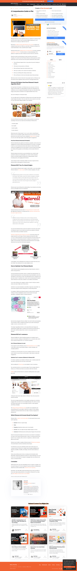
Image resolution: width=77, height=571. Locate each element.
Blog (28, 4)
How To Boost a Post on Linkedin (19, 547)
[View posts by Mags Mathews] (13, 530)
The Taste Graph (21, 169)
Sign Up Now (61, 54)
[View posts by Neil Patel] (50, 530)
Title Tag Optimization (51, 77)
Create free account (49, 19)
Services (38, 4)
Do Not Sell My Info (14, 566)
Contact (57, 4)
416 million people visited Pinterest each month (24, 44)
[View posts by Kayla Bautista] (32, 530)
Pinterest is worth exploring (30, 467)
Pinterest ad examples (36, 442)
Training (45, 4)
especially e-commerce (15, 52)
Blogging (49, 63)
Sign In (64, 4)
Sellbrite (12, 371)
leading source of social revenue (26, 50)
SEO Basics (49, 73)
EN (20, 4)
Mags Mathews (18, 529)
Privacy (11, 566)
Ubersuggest (16, 16)
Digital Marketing (50, 67)
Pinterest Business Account (32, 345)
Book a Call (56, 37)
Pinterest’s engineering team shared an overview (20, 234)
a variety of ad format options (22, 418)
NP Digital (18, 15)
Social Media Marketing (51, 76)
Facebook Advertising (51, 68)
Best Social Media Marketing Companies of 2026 (55, 520)
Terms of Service (20, 566)
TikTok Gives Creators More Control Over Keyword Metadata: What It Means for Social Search (38, 521)
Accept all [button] (69, 566)
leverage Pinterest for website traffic (32, 209)
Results (42, 4)
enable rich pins (33, 136)
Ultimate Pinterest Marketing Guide (19, 407)
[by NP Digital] (16, 5)
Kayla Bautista (36, 529)
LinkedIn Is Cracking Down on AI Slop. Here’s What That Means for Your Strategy (19, 521)
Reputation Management (51, 72)
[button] (69, 568)
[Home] (11, 8)
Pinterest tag (21, 364)
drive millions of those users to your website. (21, 473)
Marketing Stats (32, 4)
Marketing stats (44, 564)
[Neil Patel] (14, 3)
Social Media (16, 8)
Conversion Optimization (51, 66)
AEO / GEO (49, 62)
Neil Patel (15, 14)
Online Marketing (50, 71)
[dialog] (69, 564)
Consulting (54, 4)
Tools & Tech (49, 4)
